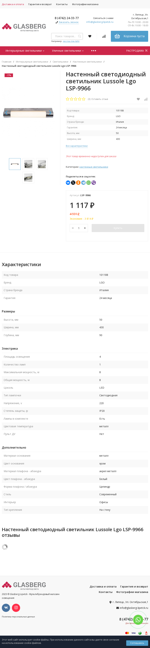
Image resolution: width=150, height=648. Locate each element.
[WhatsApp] (88, 182)
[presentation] (6, 112)
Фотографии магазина (85, 4)
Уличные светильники (67, 50)
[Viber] (93, 182)
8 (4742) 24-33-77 (67, 18)
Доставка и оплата (103, 586)
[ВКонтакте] (68, 182)
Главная (6, 62)
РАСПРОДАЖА (135, 50)
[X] (73, 182)
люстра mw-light (71, 41)
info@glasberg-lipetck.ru (99, 22)
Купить (118, 228)
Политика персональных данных (18, 616)
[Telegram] (83, 182)
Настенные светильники (87, 62)
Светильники (60, 62)
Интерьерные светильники (23, 50)
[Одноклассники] (78, 182)
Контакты (62, 4)
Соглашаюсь (137, 643)
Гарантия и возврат (40, 4)
